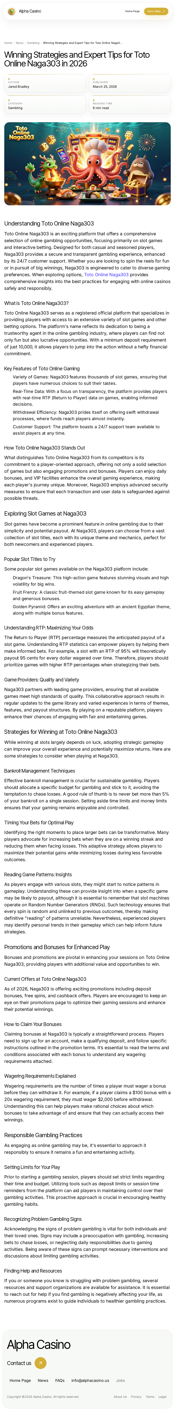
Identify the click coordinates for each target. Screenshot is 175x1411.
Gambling (33, 43)
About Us (120, 1396)
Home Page (20, 1380)
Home (8, 43)
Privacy (136, 1396)
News (19, 43)
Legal (162, 1396)
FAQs (60, 1380)
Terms (150, 1396)
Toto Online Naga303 (106, 274)
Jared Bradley (18, 87)
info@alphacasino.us (90, 1380)
